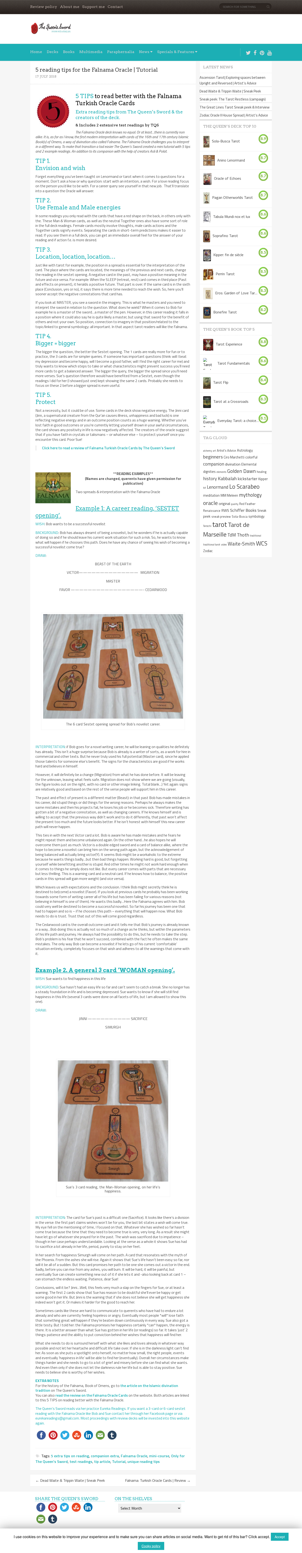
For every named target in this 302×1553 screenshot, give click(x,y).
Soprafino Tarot (225, 235)
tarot (219, 524)
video (224, 544)
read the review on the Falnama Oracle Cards (91, 1395)
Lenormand (217, 486)
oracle (210, 503)
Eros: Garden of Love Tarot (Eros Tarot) (236, 293)
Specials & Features (175, 52)
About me (69, 6)
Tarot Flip (220, 382)
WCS (261, 543)
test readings (81, 1461)
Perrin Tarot (225, 274)
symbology (256, 516)
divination (232, 464)
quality (234, 504)
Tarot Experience (229, 344)
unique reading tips (143, 1461)
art (214, 451)
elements (221, 472)
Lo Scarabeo (244, 486)
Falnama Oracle (134, 1456)
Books (69, 52)
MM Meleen (229, 495)
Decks (52, 52)
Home (36, 52)
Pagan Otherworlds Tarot (232, 197)
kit (204, 488)
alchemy (207, 451)
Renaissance (211, 510)
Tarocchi (207, 526)
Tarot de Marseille (226, 529)
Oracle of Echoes (227, 178)
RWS (225, 510)
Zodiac (208, 551)
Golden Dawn (241, 471)
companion (213, 463)
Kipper (263, 479)
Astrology (245, 450)
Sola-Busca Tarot (226, 141)
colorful (251, 457)
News (144, 52)
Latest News (218, 67)
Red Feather (247, 503)
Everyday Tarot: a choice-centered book (238, 420)
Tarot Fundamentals (233, 363)
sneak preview (221, 516)
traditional (255, 535)
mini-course (159, 1456)
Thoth (243, 534)
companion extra (105, 1456)
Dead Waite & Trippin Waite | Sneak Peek (70, 1480)
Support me (93, 6)
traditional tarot (211, 544)
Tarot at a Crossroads (230, 401)
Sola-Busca (239, 516)
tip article (102, 1461)
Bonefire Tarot (225, 312)
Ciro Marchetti (234, 457)
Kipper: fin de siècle (228, 255)
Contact (115, 6)
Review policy (43, 6)
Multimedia (90, 52)
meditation (211, 495)
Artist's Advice (226, 450)
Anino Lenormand (231, 160)
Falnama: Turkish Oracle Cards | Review (158, 1480)
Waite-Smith (241, 543)
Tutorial (119, 1461)
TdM (231, 534)
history (210, 478)
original (224, 503)
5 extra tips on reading (70, 1456)
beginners (213, 456)
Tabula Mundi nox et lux (231, 216)
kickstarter (247, 478)
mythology (250, 495)
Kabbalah (227, 478)
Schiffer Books (243, 510)
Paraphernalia (120, 52)
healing (262, 471)
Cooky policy (151, 1546)
